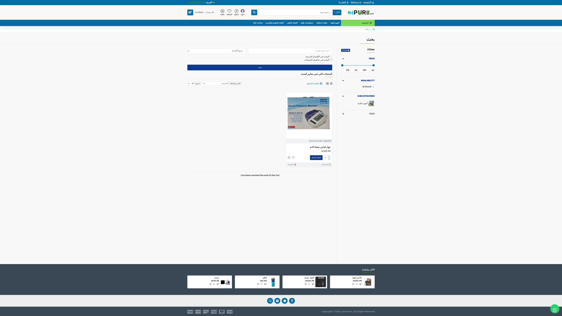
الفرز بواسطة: (235, 83)
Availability (368, 80)
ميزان (216, 278)
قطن (265, 278)
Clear (344, 50)
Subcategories (366, 96)
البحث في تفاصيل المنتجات (316, 59)
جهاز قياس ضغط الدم (320, 147)
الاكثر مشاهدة (368, 269)
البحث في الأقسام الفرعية (317, 56)
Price (372, 58)
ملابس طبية (357, 278)
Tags (372, 113)
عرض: (197, 83)
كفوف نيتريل (309, 278)
